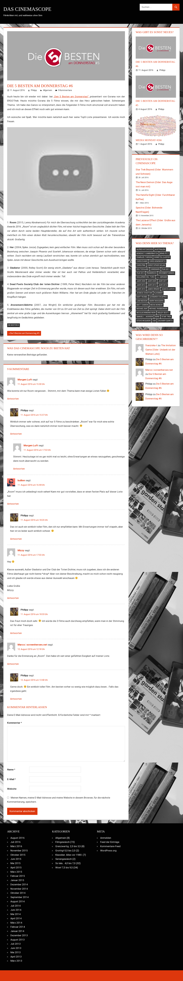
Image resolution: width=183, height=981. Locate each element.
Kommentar (14, 722)
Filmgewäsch (62, 842)
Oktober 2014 (17, 892)
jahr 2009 (151, 281)
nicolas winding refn (146, 313)
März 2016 (16, 846)
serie (157, 317)
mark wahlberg (156, 301)
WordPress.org (108, 850)
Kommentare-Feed (110, 846)
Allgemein (47, 90)
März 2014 (16, 922)
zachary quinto (165, 321)
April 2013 (16, 956)
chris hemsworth (157, 261)
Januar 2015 (17, 880)
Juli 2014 (15, 905)
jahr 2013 (151, 285)
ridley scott (164, 313)
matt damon (142, 305)
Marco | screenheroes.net (32, 644)
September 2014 (19, 897)
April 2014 (16, 918)
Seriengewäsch (63, 859)
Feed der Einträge (109, 842)
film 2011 (166, 269)
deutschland (143, 269)
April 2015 (16, 867)
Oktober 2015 (17, 854)
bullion (21, 480)
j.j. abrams (162, 277)
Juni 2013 (15, 948)
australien (160, 249)
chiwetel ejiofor (162, 257)
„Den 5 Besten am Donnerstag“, (72, 96)
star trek (166, 317)
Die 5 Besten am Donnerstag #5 (24, 334)
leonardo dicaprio (158, 297)
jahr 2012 (141, 285)
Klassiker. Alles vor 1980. (68, 854)
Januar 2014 (17, 931)
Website (11, 788)
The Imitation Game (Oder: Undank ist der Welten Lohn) (160, 349)
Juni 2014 (15, 909)
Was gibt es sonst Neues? (155, 32)
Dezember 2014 (19, 884)
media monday (156, 305)
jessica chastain (144, 293)
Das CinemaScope (27, 9)
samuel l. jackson (145, 317)
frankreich (152, 273)
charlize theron (144, 257)
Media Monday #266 (149, 140)
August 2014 (17, 901)
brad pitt (164, 253)
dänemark (155, 269)
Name (11, 769)
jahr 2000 (141, 281)
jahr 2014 (162, 285)
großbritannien (166, 273)
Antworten (13, 398)
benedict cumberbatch (147, 253)
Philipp (34, 90)
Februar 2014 (17, 926)
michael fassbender (158, 309)
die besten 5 (13, 325)
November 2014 (19, 888)
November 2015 (19, 850)
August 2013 (17, 939)
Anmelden (105, 837)
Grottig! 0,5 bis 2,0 (65, 850)
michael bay (142, 309)
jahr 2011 (162, 281)
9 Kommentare (65, 90)
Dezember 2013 (19, 935)
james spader (153, 289)
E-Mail (11, 779)
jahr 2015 (141, 289)
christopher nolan (156, 265)
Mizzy (21, 550)
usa (154, 321)
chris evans (142, 261)
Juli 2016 (15, 842)
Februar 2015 (17, 875)
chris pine (141, 265)
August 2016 (17, 837)
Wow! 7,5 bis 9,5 (64, 867)
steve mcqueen (144, 321)
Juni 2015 (15, 859)
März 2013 (16, 960)
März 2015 (16, 871)
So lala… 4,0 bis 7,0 (65, 863)
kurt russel (142, 297)
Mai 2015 (15, 863)
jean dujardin (168, 289)
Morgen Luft (25, 379)
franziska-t (151, 345)
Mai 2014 (15, 914)
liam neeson (142, 301)
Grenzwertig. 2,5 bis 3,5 (68, 846)
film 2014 (141, 273)
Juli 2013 (15, 943)
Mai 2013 (15, 952)
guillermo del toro (146, 277)
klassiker (158, 293)
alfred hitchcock (145, 249)
